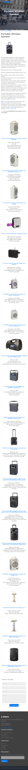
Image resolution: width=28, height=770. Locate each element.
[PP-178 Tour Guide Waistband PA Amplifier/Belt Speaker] (14, 215)
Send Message (14, 705)
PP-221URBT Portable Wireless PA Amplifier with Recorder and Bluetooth (14, 295)
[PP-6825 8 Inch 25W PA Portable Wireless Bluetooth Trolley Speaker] (14, 429)
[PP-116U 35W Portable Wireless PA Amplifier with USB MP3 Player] (14, 120)
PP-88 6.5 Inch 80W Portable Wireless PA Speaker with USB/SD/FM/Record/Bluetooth (14, 666)
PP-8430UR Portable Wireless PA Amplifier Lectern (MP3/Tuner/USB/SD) (14, 636)
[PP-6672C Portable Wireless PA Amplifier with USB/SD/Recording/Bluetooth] (14, 398)
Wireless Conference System (7, 737)
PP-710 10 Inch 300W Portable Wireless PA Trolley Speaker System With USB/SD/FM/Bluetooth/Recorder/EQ (14, 512)
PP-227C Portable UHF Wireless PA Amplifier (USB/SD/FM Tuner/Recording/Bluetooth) (14, 356)
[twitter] (3, 727)
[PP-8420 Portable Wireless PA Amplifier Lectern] (14, 589)
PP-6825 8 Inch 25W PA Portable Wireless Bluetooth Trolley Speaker (14, 448)
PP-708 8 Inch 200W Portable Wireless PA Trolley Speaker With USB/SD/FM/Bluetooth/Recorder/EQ (14, 479)
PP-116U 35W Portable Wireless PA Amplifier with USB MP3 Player (14, 139)
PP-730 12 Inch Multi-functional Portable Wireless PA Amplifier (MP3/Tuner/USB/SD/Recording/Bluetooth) (14, 544)
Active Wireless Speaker (6, 30)
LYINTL (2, 101)
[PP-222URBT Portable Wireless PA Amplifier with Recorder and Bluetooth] (14, 306)
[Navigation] (26, 2)
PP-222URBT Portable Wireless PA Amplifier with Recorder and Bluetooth (14, 325)
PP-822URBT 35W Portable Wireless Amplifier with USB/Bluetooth (14, 574)
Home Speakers (4, 734)
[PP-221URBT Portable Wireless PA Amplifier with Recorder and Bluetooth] (14, 275)
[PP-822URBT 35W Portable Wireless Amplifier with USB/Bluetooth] (14, 555)
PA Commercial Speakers (6, 732)
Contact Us (3, 748)
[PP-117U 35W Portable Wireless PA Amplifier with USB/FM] (14, 184)
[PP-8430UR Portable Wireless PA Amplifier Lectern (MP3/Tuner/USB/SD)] (14, 617)
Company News (4, 745)
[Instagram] (8, 727)
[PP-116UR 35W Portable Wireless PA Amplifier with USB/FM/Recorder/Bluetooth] (14, 152)
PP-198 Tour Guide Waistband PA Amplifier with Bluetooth (14, 264)
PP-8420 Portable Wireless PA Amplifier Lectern (14, 607)
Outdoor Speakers (5, 735)
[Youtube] (5, 727)
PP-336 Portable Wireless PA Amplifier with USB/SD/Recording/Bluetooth (14, 387)
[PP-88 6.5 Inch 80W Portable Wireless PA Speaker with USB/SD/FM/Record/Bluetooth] (14, 646)
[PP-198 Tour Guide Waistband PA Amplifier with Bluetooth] (14, 245)
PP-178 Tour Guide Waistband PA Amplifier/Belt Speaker (14, 233)
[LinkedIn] (6, 727)
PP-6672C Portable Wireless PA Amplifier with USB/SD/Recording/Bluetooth (14, 418)
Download (3, 747)
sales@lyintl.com (7, 724)
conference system (10, 108)
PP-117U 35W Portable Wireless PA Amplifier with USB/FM (14, 203)
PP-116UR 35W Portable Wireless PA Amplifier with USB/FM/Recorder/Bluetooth (14, 171)
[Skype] (10, 727)
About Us (3, 743)
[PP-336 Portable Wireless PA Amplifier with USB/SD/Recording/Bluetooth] (14, 368)
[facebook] (1, 727)
